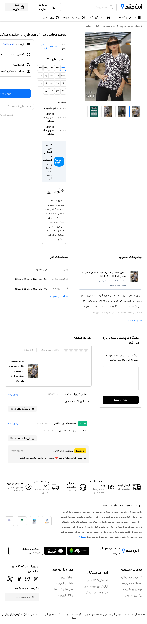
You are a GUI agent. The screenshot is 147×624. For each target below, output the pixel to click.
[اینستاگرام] (36, 579)
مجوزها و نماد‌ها (64, 589)
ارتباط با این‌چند (65, 583)
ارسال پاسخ (13, 394)
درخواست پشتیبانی (96, 592)
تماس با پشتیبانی (131, 577)
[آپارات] (10, 579)
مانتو (88, 26)
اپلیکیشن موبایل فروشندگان (31, 550)
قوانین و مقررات (132, 589)
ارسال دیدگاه (120, 400)
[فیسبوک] (19, 579)
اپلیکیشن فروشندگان (96, 586)
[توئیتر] (27, 579)
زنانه (97, 26)
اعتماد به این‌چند (132, 583)
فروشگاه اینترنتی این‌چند (131, 26)
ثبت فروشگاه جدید (97, 580)
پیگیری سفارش (133, 595)
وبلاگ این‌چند (66, 595)
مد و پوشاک (109, 26)
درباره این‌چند (66, 577)
